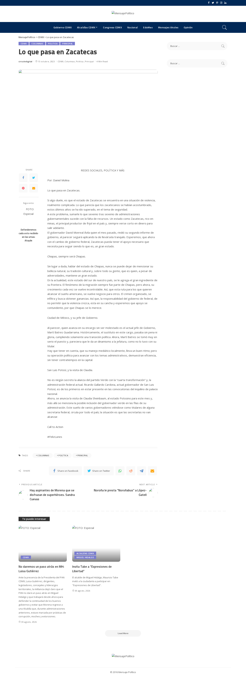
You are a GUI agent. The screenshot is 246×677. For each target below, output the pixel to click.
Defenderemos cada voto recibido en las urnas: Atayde (28, 235)
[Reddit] (130, 470)
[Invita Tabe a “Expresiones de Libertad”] (96, 544)
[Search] (224, 27)
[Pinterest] (217, 3)
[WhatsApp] (119, 470)
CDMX (24, 43)
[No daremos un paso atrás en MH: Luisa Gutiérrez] (43, 544)
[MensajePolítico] (123, 14)
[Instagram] (221, 3)
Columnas (37, 43)
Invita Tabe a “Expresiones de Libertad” (92, 568)
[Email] (33, 188)
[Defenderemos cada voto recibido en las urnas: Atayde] (28, 216)
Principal (67, 43)
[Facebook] (209, 3)
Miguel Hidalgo (85, 557)
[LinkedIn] (225, 3)
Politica (53, 43)
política (63, 455)
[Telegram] (141, 470)
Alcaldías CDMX (85, 553)
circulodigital (25, 61)
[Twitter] (213, 3)
